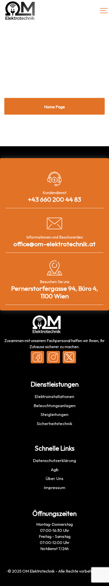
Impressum (54, 487)
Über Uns (54, 478)
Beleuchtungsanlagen (55, 405)
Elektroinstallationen (54, 396)
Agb (55, 469)
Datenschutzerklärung (54, 460)
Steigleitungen (54, 414)
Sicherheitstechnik (54, 423)
